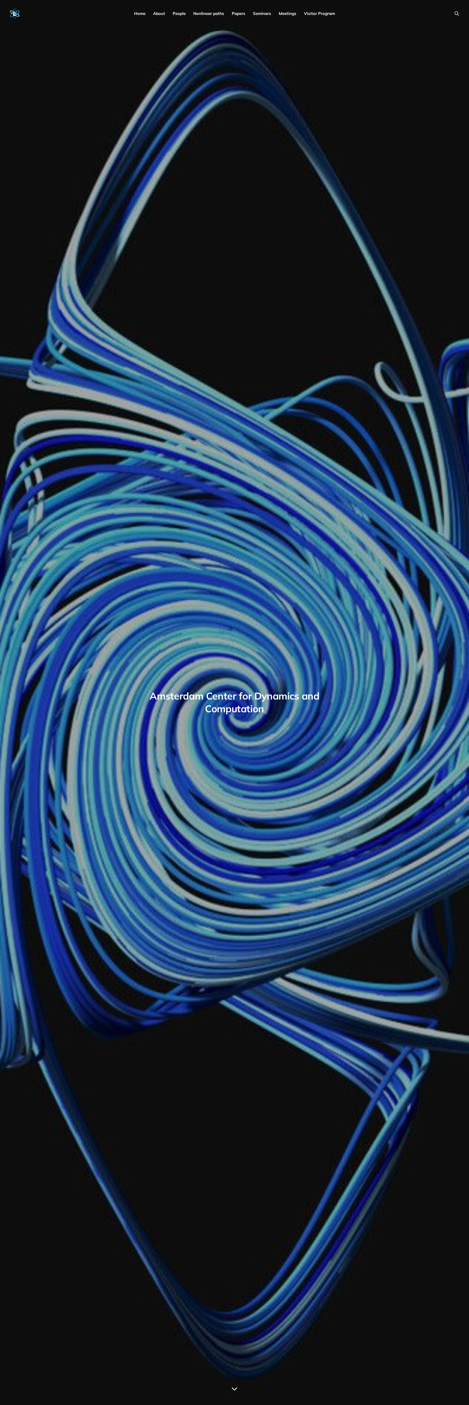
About (159, 13)
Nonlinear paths (208, 13)
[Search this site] (457, 14)
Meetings (287, 13)
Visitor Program (319, 13)
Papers (238, 13)
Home (139, 13)
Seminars (262, 13)
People (179, 13)
